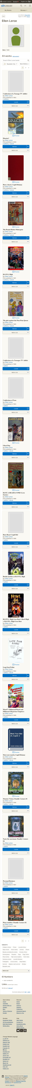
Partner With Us (7, 1005)
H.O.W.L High (8, 274)
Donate (15, 1)
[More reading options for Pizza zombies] (27, 934)
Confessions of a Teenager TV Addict (15, 360)
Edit (3, 16)
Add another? (16, 56)
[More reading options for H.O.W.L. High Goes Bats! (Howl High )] (27, 633)
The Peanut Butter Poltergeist (13, 229)
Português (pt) (7, 1057)
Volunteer (5, 1003)
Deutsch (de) (6, 1042)
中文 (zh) (5, 1066)
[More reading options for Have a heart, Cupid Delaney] (27, 196)
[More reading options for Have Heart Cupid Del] (27, 546)
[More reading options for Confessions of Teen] (27, 412)
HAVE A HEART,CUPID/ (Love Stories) (14, 494)
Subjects (19, 1007)
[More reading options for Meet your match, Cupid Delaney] (27, 767)
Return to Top (20, 1013)
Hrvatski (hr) (6, 1051)
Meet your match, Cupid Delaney (14, 755)
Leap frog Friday (8, 667)
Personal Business (9, 881)
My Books (8, 10)
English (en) (6, 1044)
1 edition (5, 365)
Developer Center (7, 1020)
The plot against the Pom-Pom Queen (15, 320)
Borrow (15, 146)
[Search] (21, 5)
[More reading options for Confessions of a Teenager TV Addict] (27, 372)
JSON (28, 992)
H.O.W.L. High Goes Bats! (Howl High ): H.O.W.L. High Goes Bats (16, 620)
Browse (23, 10)
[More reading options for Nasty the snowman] (27, 853)
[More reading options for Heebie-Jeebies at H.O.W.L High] (27, 588)
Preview (17, 135)
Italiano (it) (6, 1053)
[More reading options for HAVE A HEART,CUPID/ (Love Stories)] (27, 506)
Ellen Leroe (9, 96)
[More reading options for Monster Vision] (27, 810)
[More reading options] (28, 146)
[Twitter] (21, 1030)
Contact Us (20, 1022)
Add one (10, 988)
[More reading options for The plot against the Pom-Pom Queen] (27, 332)
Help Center (20, 1020)
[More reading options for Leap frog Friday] (27, 679)
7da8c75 (12, 1085)
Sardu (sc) (5, 1061)
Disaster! (6, 138)
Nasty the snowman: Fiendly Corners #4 (15, 840)
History (28, 16)
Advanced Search (21, 1011)
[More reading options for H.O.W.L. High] (27, 286)
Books (18, 1003)
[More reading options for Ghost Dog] (27, 457)
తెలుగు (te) (5, 1063)
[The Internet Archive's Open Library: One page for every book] (7, 5)
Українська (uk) (7, 1065)
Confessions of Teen (9, 400)
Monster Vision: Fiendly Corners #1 (15, 799)
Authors (19, 1005)
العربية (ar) (5, 1038)
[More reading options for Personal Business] (27, 893)
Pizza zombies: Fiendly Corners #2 (14, 922)
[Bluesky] (18, 1030)
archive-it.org (17, 1082)
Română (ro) (6, 1059)
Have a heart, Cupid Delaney (12, 184)
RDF (26, 992)
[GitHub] (25, 1030)
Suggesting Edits (21, 1024)
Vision (4, 1001)
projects (7, 1081)
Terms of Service (7, 1011)
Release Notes (20, 1027)
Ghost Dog (6, 445)
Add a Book (20, 1026)
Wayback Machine (21, 1081)
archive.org (8, 1082)
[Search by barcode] (25, 5)
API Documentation (8, 1022)
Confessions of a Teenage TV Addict (15, 94)
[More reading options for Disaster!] (27, 150)
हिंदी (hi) (5, 1050)
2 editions (6, 99)
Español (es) (6, 1046)
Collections (19, 1009)
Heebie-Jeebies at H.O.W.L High (14, 576)
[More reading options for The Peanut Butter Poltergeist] (27, 241)
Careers (5, 1007)
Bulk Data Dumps (7, 1024)
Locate (16, 102)
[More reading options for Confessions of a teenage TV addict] (27, 105)
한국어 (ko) (6, 1055)
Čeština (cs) (6, 1040)
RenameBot (27, 15)
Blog (4, 1009)
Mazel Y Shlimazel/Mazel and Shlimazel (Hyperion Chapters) (13, 710)
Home (18, 1001)
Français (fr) (6, 1048)
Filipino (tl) (6, 1068)
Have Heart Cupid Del (10, 535)
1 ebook (11, 143)
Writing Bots (6, 1026)
